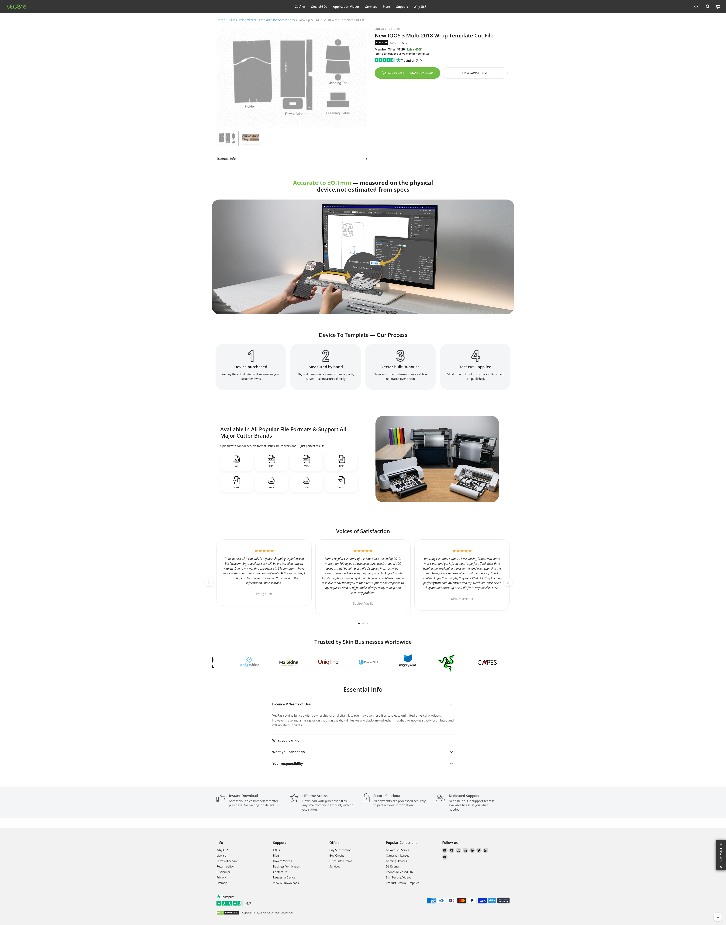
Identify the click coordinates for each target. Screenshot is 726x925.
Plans (387, 7)
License (221, 855)
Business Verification (286, 866)
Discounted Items (340, 861)
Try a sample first (475, 73)
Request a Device (284, 877)
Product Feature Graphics (402, 883)
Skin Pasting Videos (398, 877)
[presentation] (696, 7)
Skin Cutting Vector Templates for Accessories (262, 20)
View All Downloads (286, 883)
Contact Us (280, 872)
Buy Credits (336, 855)
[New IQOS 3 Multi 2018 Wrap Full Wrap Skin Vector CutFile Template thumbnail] (227, 138)
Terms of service (227, 861)
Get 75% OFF (721, 852)
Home (220, 20)
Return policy (225, 866)
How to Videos (282, 861)
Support (402, 7)
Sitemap (221, 883)
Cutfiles (300, 7)
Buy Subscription (340, 850)
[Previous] (208, 581)
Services (371, 7)
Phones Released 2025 (400, 872)
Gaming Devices (396, 861)
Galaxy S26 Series (397, 850)
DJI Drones (393, 866)
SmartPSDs (319, 7)
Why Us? (420, 7)
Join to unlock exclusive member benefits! (402, 53)
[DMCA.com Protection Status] (227, 913)
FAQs (276, 850)
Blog (276, 855)
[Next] (508, 581)
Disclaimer (223, 872)
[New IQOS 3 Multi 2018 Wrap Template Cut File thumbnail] (250, 138)
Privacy (221, 877)
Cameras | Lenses (397, 855)
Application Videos (346, 7)
